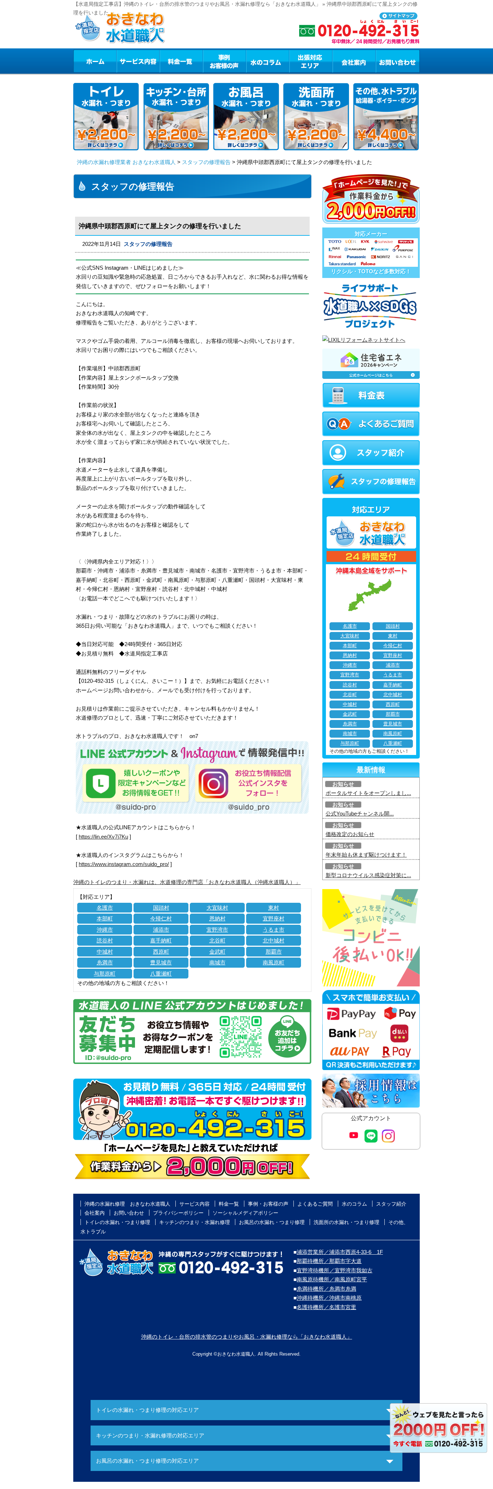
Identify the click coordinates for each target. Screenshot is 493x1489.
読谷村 (105, 940)
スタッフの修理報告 (206, 162)
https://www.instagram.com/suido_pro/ (124, 864)
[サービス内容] (125, 60)
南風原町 (273, 962)
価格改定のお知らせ (350, 834)
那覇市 (274, 952)
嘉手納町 (161, 940)
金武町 (217, 952)
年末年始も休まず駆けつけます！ (366, 855)
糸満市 (105, 962)
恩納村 (217, 918)
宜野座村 (273, 918)
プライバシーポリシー (178, 1213)
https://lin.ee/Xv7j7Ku (103, 837)
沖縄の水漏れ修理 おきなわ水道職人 (127, 1204)
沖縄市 (105, 930)
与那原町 (104, 974)
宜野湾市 (217, 930)
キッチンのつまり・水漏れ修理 (194, 1222)
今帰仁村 (161, 918)
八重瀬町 (161, 974)
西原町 (161, 952)
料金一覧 (181, 60)
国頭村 (161, 908)
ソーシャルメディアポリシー (245, 1213)
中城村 (105, 952)
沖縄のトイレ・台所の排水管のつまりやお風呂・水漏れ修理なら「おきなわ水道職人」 (246, 1337)
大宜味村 (217, 908)
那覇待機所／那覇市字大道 (329, 1261)
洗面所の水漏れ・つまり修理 (346, 1222)
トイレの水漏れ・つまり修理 (117, 1222)
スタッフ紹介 (391, 1204)
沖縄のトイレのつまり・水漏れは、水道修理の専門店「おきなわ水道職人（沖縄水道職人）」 (187, 882)
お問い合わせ (398, 60)
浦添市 (161, 930)
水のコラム (267, 60)
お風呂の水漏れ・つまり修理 (272, 1222)
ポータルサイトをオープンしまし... (368, 793)
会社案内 (354, 60)
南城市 (217, 962)
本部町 (105, 918)
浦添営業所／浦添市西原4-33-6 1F (340, 1252)
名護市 (105, 908)
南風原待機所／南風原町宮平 (332, 1279)
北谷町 (217, 940)
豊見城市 (161, 962)
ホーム (94, 60)
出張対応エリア (310, 60)
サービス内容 (138, 60)
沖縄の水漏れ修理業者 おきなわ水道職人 (126, 162)
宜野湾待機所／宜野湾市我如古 (334, 1270)
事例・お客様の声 (224, 60)
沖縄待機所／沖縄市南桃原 (329, 1298)
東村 (273, 908)
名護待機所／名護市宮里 (326, 1307)
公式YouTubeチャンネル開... (360, 813)
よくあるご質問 (315, 1204)
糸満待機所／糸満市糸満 (326, 1289)
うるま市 (273, 930)
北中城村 (273, 940)
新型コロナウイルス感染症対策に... (368, 875)
